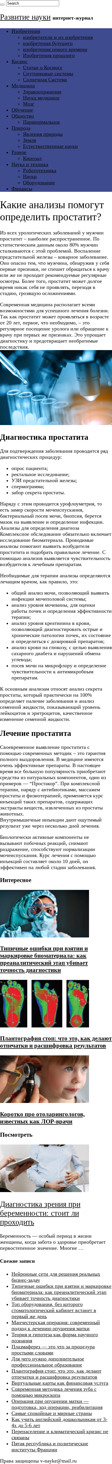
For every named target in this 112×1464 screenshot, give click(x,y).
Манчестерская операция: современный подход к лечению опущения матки (55, 1325)
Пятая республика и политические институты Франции (49, 1446)
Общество (22, 116)
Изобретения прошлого (49, 55)
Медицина (23, 86)
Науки (30, 176)
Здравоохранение (42, 92)
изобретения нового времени (55, 49)
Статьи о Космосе (42, 67)
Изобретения (25, 31)
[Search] (2, 4)
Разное (18, 152)
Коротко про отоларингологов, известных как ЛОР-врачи (42, 1118)
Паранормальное (41, 122)
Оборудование (39, 182)
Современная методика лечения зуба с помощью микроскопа (53, 1392)
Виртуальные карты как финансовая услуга (59, 1383)
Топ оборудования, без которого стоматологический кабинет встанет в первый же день (53, 1310)
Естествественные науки (50, 146)
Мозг (28, 104)
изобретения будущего (48, 43)
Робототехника (39, 170)
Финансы (21, 188)
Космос (19, 61)
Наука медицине (41, 98)
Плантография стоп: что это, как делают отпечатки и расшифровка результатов (56, 1042)
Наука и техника (29, 164)
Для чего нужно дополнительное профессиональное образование (47, 1362)
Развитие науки (25, 17)
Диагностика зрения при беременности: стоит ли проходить (40, 1213)
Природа (20, 128)
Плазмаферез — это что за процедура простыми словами (53, 1350)
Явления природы (43, 134)
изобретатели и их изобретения (58, 37)
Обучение (22, 110)
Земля (29, 140)
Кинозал (32, 158)
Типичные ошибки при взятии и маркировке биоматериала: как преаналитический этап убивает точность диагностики (44, 959)
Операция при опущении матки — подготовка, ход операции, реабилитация (57, 1404)
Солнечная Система (45, 79)
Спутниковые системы (48, 73)
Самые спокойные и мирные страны (51, 1413)
